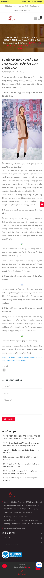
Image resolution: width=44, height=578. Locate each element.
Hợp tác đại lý (23, 6)
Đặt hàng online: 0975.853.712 (15, 517)
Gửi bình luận (8, 419)
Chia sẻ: (5, 366)
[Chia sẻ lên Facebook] (4, 370)
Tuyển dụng (34, 6)
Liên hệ (27, 11)
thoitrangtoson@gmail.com (14, 528)
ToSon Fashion (11, 544)
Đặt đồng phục (10, 6)
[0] (39, 18)
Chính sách (18, 11)
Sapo (27, 567)
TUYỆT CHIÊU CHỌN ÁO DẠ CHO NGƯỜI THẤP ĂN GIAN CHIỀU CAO (20, 63)
